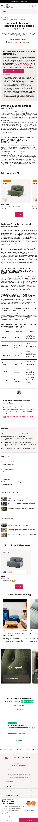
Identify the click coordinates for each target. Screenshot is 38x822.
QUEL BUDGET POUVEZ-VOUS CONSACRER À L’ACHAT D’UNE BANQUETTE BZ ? (18, 445)
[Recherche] (34, 11)
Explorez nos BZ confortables (13, 71)
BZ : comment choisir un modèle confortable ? (14, 434)
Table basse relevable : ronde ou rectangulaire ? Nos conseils (21, 509)
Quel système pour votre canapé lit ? (18, 525)
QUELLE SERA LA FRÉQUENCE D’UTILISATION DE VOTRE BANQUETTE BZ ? (17, 439)
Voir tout (19, 214)
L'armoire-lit (4, 467)
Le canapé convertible (7, 464)
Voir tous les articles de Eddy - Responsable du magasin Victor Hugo (18, 416)
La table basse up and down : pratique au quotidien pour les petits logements (22, 499)
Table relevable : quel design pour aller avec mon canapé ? (22, 504)
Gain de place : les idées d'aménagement (12, 482)
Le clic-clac (4, 472)
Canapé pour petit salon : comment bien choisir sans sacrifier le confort (21, 530)
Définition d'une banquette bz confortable (13, 436)
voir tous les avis (19, 709)
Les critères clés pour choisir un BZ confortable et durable (18, 448)
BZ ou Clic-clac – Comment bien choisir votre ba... (13, 634)
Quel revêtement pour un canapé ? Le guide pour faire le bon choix (22, 535)
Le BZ (6, 17)
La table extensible (6, 484)
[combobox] (19, 11)
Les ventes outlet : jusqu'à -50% (19, 1)
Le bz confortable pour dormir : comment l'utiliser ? (16, 442)
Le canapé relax (5, 479)
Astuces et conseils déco (8, 462)
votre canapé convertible (25, 64)
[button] (2, 6)
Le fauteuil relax (5, 477)
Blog (2, 17)
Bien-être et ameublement (8, 469)
